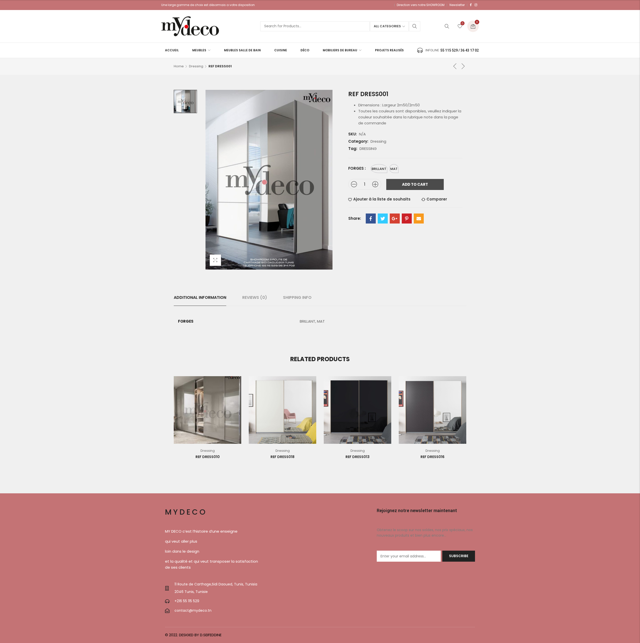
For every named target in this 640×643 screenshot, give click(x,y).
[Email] (419, 218)
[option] (185, 101)
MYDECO (186, 512)
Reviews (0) (254, 297)
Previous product (455, 66)
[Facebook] (470, 5)
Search (414, 26)
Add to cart (415, 184)
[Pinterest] (407, 218)
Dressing (196, 66)
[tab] (200, 298)
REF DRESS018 (282, 456)
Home (179, 66)
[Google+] (395, 218)
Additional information (200, 297)
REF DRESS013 (358, 456)
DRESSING (368, 148)
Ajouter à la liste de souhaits (381, 199)
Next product (463, 66)
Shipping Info (297, 297)
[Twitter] (383, 218)
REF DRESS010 (208, 456)
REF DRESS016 (432, 456)
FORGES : (357, 168)
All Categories (387, 26)
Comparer (436, 199)
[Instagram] (476, 5)
